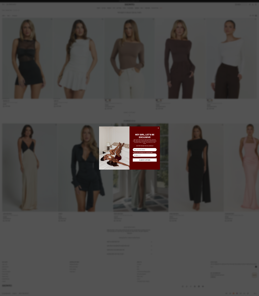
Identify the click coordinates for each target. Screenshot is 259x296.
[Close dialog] (158, 128)
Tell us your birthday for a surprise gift (143, 152)
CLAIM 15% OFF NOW (144, 160)
